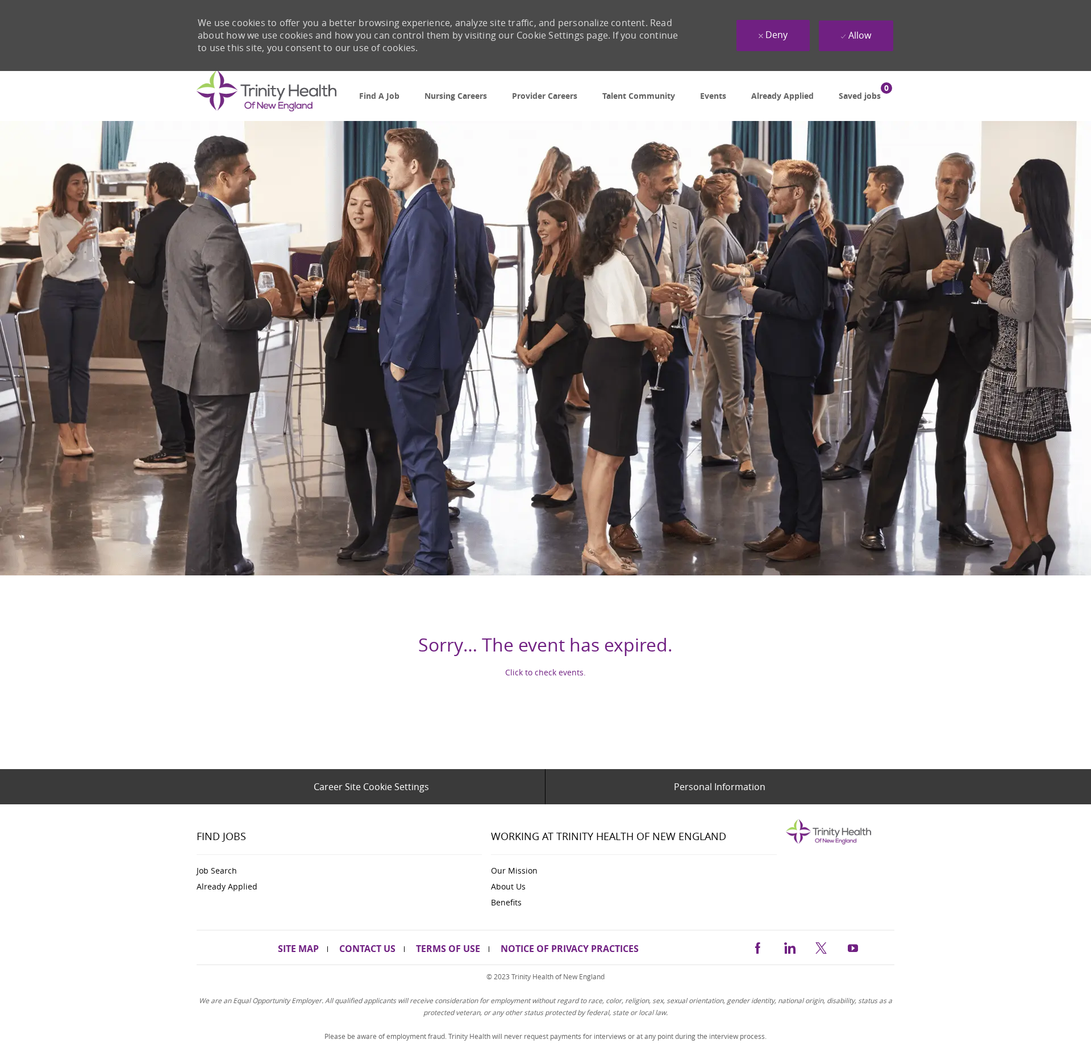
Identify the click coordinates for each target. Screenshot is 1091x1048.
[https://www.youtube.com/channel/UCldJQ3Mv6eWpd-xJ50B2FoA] (853, 946)
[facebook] (757, 946)
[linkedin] (789, 946)
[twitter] (821, 946)
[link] (266, 96)
